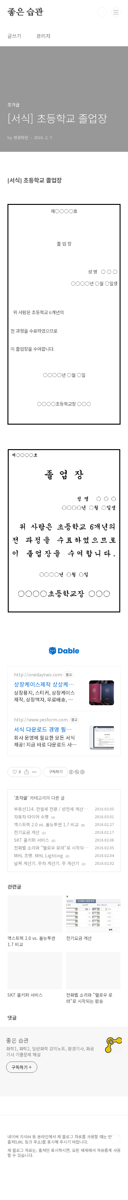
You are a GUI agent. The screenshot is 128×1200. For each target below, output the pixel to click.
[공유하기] (26, 772)
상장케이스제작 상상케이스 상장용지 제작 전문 (44, 684)
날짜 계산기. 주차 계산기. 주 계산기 (46, 863)
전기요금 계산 (26, 832)
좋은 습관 (25, 12)
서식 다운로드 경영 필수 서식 (42, 729)
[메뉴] (116, 12)
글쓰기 (14, 35)
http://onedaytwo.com (38, 674)
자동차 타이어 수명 (31, 817)
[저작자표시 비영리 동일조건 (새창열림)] (76, 771)
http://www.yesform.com (41, 719)
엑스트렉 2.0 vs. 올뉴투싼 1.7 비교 (46, 824)
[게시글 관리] (34, 772)
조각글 (21, 798)
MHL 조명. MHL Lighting (38, 855)
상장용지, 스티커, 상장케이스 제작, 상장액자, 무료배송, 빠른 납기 (44, 696)
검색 (102, 12)
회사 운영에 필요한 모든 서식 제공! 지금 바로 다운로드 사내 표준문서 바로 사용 (45, 741)
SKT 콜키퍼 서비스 (31, 840)
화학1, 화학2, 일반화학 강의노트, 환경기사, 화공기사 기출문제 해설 (50, 1051)
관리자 (43, 35)
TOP (116, 1139)
